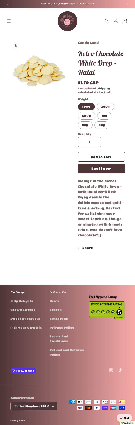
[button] (8, 21)
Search (56, 309)
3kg (102, 125)
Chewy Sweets (23, 309)
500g (86, 115)
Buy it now (101, 168)
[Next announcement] (128, 4)
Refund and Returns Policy (67, 352)
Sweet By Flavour (25, 318)
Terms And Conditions (59, 339)
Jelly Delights (21, 301)
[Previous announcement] (7, 4)
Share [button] (87, 247)
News (54, 301)
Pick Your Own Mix (26, 327)
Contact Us (59, 318)
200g (105, 106)
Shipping (103, 88)
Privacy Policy (62, 327)
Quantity (84, 134)
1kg (104, 115)
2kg (85, 125)
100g (86, 106)
